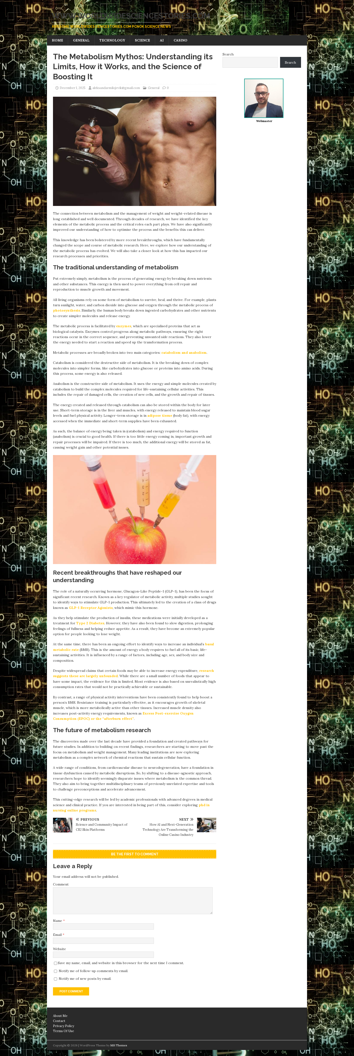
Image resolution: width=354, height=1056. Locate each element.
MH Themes (118, 1045)
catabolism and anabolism (184, 352)
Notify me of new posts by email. (85, 978)
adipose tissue (159, 415)
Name (58, 921)
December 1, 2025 (72, 88)
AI (162, 40)
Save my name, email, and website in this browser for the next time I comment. (121, 963)
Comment (61, 884)
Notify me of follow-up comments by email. (93, 971)
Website (59, 949)
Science (142, 40)
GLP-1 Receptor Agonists (91, 608)
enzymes (123, 326)
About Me (60, 1016)
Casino (180, 40)
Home (57, 40)
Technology (112, 40)
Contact (59, 1021)
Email (58, 935)
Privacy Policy (63, 1026)
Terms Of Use (63, 1031)
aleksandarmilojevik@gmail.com (116, 88)
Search (228, 54)
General (81, 40)
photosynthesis (66, 310)
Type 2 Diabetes (90, 623)
